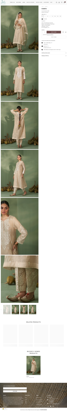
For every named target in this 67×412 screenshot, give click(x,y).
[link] (10, 344)
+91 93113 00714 (46, 44)
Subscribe (15, 391)
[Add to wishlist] (63, 32)
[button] (1, 309)
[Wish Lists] (62, 2)
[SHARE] (65, 32)
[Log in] (59, 2)
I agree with (45, 34)
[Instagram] (51, 406)
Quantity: (43, 30)
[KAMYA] (33, 365)
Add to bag (53, 32)
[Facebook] (48, 406)
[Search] (56, 2)
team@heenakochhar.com (47, 47)
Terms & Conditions (50, 34)
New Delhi (50, 397)
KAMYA (27, 376)
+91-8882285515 (51, 401)
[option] (7, 309)
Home (43, 6)
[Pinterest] (53, 406)
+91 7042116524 (51, 402)
